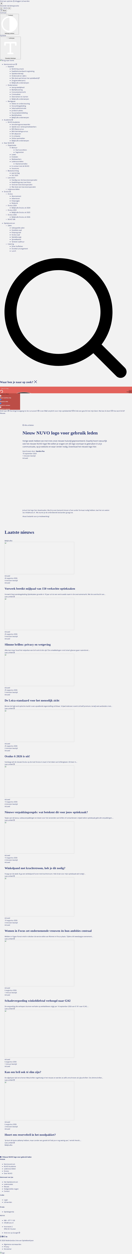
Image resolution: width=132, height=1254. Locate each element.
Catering (11, 244)
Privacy (6, 1247)
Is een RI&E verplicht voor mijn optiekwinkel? (55, 411)
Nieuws (6, 1187)
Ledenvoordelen (10, 1169)
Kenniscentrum (9, 1164)
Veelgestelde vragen (11, 1189)
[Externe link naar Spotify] (5, 1237)
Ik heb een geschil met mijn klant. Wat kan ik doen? (92, 411)
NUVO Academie (10, 1166)
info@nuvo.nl (30, 512)
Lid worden (25, 1)
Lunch (14, 251)
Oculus (6, 1171)
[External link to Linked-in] (6, 1237)
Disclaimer (8, 1249)
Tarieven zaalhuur (18, 242)
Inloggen (17, 1)
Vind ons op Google (11, 1233)
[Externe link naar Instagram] (1, 1237)
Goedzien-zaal (17, 230)
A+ (9, 8)
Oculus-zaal (16, 235)
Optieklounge (16, 237)
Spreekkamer (16, 239)
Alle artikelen (29, 425)
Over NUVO (8, 1173)
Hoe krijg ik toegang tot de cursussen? (23, 411)
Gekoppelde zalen (18, 228)
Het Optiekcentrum (11, 1182)
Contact (7, 1191)
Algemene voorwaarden (12, 1244)
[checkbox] (9, 396)
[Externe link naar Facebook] (3, 1237)
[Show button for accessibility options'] (1, 4)
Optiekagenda (9, 1212)
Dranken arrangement (20, 249)
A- (1, 8)
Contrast (10, 15)
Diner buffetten (17, 246)
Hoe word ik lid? (119, 411)
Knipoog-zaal (16, 232)
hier (35, 510)
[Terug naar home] (7, 60)
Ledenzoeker (8, 1184)
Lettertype (11, 38)
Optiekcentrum (9, 223)
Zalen (10, 225)
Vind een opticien (6, 1)
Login (6, 1200)
